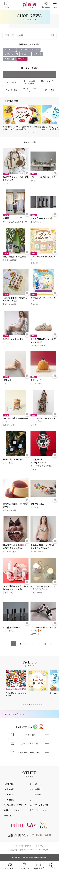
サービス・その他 (47, 90)
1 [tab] (28, 133)
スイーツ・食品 (11, 90)
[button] (23, 704)
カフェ (27, 54)
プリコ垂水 (9, 799)
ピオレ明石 (9, 783)
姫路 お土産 (12, 54)
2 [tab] (31, 133)
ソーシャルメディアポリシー (23, 846)
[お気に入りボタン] (27, 172)
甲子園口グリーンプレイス (15, 805)
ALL (29, 74)
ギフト (23, 58)
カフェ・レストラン (29, 90)
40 (45, 644)
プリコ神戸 (9, 789)
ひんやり (10, 49)
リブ (31, 799)
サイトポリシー (41, 846)
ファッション (11, 82)
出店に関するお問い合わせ (29, 752)
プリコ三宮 (9, 794)
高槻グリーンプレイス (13, 810)
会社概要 (14, 850)
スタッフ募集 (29, 734)
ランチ (38, 54)
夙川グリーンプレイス (39, 805)
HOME (5, 714)
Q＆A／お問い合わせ (29, 743)
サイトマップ (43, 850)
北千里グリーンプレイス (40, 810)
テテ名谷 (8, 815)
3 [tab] (33, 133)
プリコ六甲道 (35, 789)
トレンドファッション (29, 49)
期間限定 (10, 58)
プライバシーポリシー (28, 850)
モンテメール (35, 783)
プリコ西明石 (35, 794)
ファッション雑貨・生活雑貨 (29, 82)
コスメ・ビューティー (48, 82)
